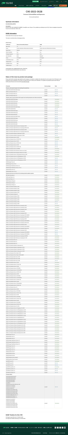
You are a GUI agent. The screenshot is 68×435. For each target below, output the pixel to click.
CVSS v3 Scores (8, 42)
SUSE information (11, 33)
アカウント (52, 1)
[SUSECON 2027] (35, 1)
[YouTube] (55, 427)
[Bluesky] (65, 427)
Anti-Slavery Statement (22, 427)
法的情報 (15, 427)
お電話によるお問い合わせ (47, 427)
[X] (60, 427)
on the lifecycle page (25, 81)
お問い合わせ (55, 5)
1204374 (15, 68)
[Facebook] (58, 427)
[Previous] (31, 16)
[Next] (37, 16)
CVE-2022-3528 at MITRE (11, 23)
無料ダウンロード (63, 5)
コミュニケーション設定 (33, 427)
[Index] (34, 16)
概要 (27, 427)
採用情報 (12, 427)
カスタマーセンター (45, 1)
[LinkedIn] (62, 427)
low (20, 38)
